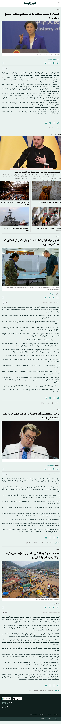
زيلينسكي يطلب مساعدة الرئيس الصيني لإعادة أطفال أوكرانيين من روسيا (38, 172)
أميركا (43, 403)
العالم (58, 9)
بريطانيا (29, 542)
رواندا (30, 690)
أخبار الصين (50, 128)
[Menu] (59, 3)
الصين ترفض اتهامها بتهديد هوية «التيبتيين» (49, 202)
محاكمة (50, 690)
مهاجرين (42, 542)
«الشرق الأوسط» (52, 59)
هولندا (36, 690)
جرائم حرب (43, 690)
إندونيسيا (50, 403)
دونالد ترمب (50, 542)
